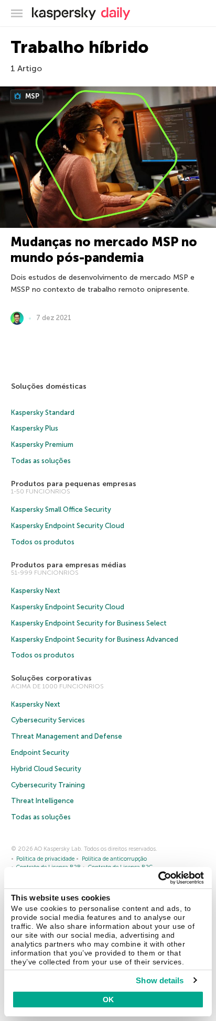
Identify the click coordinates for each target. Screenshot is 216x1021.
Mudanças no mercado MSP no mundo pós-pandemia (103, 249)
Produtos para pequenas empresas (73, 483)
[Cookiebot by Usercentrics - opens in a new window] (158, 878)
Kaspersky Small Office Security (61, 509)
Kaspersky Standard (42, 412)
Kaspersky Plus (34, 428)
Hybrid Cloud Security (46, 769)
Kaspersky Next (35, 591)
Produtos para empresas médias (68, 565)
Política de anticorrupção (114, 858)
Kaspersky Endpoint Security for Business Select (89, 623)
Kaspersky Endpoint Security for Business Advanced (94, 639)
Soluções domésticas (49, 386)
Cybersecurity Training (48, 785)
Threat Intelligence (42, 801)
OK (108, 999)
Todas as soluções (41, 461)
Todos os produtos (42, 542)
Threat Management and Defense (66, 736)
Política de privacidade (45, 858)
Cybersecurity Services (48, 720)
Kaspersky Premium (42, 444)
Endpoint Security (40, 752)
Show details (159, 980)
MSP (31, 96)
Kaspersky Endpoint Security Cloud (67, 526)
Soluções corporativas (51, 678)
